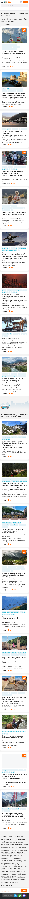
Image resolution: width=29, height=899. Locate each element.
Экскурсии (4, 9)
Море (18, 9)
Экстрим (23, 9)
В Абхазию (12, 9)
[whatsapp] (19, 895)
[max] (24, 895)
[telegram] (15, 895)
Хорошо (24, 890)
